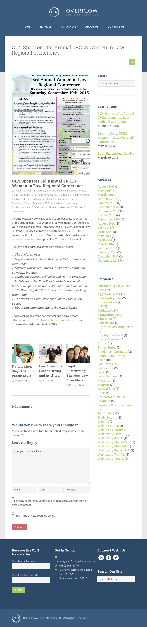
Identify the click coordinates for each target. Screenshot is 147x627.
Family (66, 199)
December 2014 (108, 207)
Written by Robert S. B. (114, 450)
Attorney (51, 190)
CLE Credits (36, 194)
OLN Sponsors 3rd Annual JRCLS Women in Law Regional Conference (48, 183)
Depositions (106, 323)
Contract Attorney (22, 199)
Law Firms (105, 364)
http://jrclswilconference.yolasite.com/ (53, 320)
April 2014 (105, 240)
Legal (101, 372)
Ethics (48, 199)
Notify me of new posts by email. (35, 515)
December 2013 (108, 256)
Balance (61, 190)
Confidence (105, 310)
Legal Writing (108, 376)
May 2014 (104, 236)
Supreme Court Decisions (115, 405)
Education (38, 199)
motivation (56, 203)
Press (101, 393)
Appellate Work (109, 294)
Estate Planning (109, 339)
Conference (51, 194)
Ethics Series (107, 347)
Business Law (107, 302)
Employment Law (110, 335)
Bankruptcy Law (110, 298)
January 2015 (107, 203)
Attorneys (68, 26)
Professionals (40, 207)
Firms (74, 199)
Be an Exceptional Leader (116, 153)
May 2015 (104, 190)
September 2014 (109, 219)
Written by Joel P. (110, 438)
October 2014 (106, 215)
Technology (106, 413)
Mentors (104, 384)
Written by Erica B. (111, 434)
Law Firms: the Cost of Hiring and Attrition (50, 371)
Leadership (105, 368)
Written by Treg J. (111, 458)
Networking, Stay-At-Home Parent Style (23, 371)
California (17, 194)
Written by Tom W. (111, 454)
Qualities (104, 401)
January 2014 (107, 252)
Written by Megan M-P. (114, 442)
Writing (103, 421)
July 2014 (104, 227)
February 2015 (107, 199)
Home (26, 26)
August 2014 (106, 223)
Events (57, 199)
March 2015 (106, 194)
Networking (71, 203)
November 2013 (108, 260)
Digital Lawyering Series (115, 327)
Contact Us (116, 26)
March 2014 (106, 244)
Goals (27, 203)
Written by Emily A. (112, 430)
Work (74, 207)
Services (45, 26)
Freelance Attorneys (112, 351)
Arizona (40, 190)
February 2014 (107, 248)
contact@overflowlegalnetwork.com (74, 561)
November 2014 (108, 211)
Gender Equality (109, 356)
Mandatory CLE (40, 203)
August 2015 (106, 186)
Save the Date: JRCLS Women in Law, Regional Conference (115, 138)
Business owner (76, 190)
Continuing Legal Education (74, 194)
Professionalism (21, 207)
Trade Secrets (107, 417)
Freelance (17, 203)
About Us (91, 26)
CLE (26, 194)
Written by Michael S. (113, 446)
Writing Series (108, 425)
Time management (59, 207)
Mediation (105, 380)
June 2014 (105, 232)
